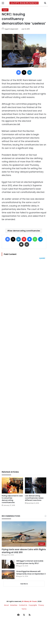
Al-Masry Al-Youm (29, 601)
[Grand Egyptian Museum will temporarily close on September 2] (8, 574)
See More (24, 584)
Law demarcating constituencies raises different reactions (34, 498)
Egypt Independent (11, 29)
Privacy (41, 605)
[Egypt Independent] (24, 3)
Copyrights (33, 605)
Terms (24, 609)
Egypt (5, 10)
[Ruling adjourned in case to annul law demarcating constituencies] (12, 485)
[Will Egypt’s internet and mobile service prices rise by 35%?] (8, 564)
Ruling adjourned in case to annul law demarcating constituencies (12, 499)
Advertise (13, 605)
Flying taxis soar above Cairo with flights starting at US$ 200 (24, 551)
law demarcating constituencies (24, 230)
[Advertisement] (24, 365)
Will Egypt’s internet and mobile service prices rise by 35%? (29, 562)
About (6, 605)
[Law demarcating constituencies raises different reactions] (35, 485)
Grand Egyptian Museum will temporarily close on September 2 (31, 572)
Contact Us (23, 605)
